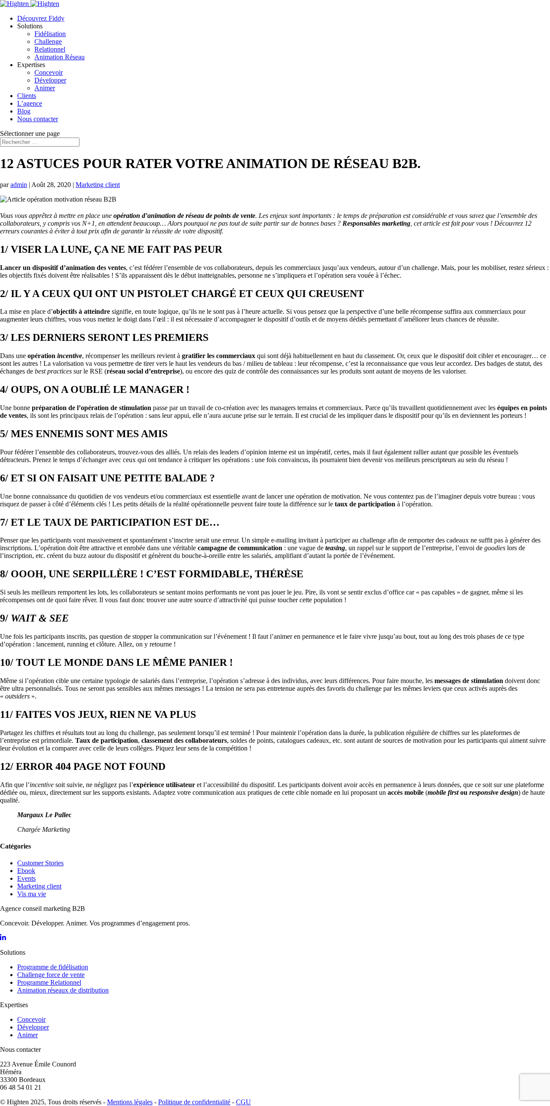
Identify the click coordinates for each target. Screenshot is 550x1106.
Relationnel (49, 49)
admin (18, 184)
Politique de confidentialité (194, 1102)
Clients (26, 95)
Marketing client (98, 184)
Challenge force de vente (51, 974)
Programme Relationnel (49, 982)
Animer (44, 88)
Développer (50, 80)
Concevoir (48, 72)
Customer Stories (40, 863)
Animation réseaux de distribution (63, 990)
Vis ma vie (31, 894)
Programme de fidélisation (52, 967)
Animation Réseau (59, 57)
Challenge (48, 41)
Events (26, 878)
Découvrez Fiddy (40, 18)
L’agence (29, 103)
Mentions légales (130, 1102)
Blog (24, 111)
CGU (243, 1102)
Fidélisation (50, 33)
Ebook (26, 870)
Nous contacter (37, 119)
